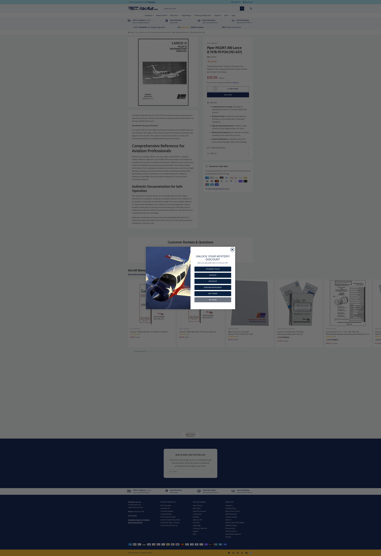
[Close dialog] (232, 250)
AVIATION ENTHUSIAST (213, 287)
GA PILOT (212, 275)
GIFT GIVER (212, 293)
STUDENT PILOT (213, 269)
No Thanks (213, 300)
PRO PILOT (213, 281)
